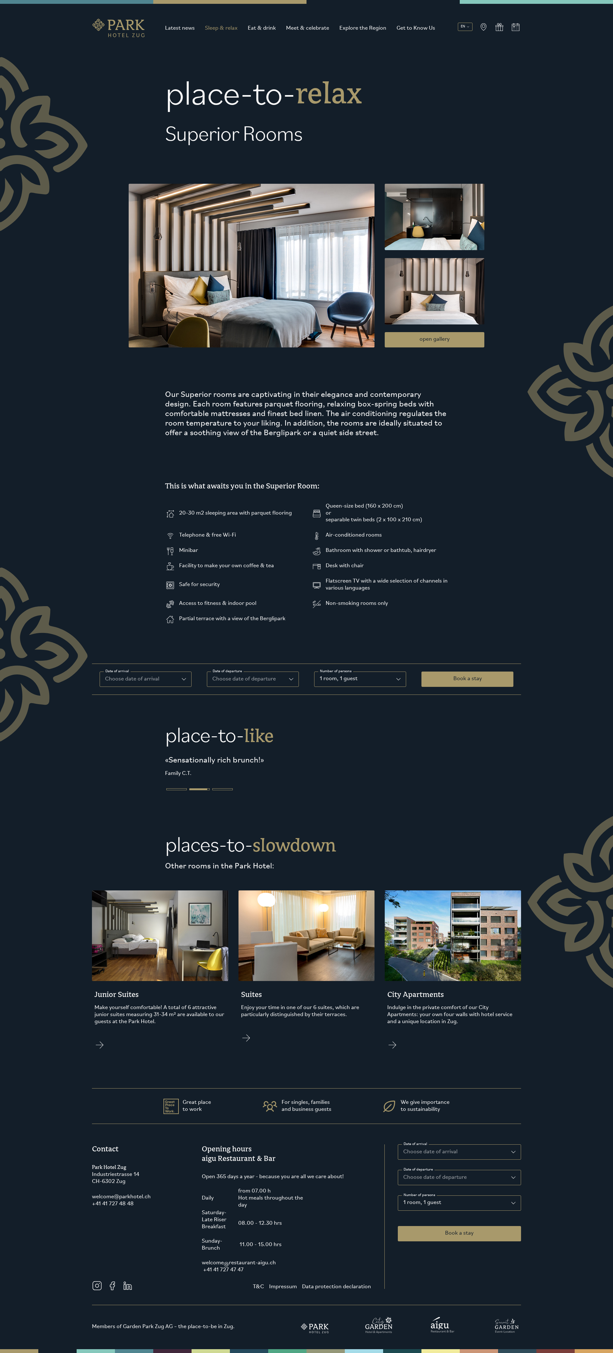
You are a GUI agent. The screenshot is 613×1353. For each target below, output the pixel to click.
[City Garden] (379, 1334)
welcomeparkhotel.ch (121, 1206)
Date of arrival (117, 671)
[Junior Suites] (160, 983)
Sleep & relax (221, 28)
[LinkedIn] (128, 1295)
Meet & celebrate (307, 28)
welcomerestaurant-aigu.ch (239, 1272)
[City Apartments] (453, 983)
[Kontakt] (483, 27)
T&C (258, 1296)
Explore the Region (362, 28)
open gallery (435, 339)
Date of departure (227, 671)
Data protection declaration (336, 1296)
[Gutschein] (499, 27)
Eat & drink (262, 28)
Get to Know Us (416, 28)
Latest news (180, 28)
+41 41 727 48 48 (113, 1213)
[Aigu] (442, 1334)
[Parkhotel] (315, 1334)
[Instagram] (97, 1295)
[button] (176, 799)
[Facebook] (112, 1295)
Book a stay (467, 679)
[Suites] (306, 983)
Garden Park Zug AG (148, 1336)
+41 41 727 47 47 (223, 1279)
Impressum (283, 1296)
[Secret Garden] (506, 1334)
